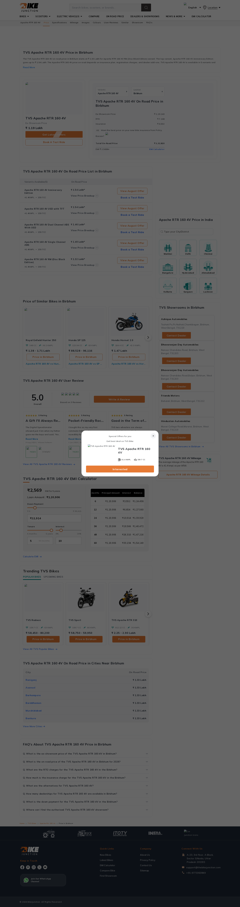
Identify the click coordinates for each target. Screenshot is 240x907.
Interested (120, 469)
